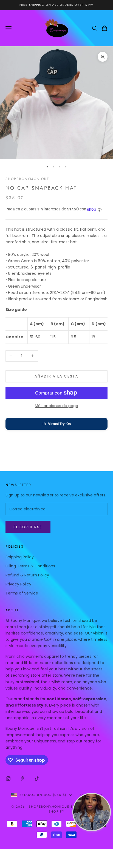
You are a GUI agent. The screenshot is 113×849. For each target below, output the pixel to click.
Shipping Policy (19, 557)
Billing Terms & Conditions (30, 566)
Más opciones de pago (56, 405)
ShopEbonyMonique (27, 178)
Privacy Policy (18, 584)
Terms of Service (21, 593)
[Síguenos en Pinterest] (22, 778)
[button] (56, 424)
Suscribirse (28, 527)
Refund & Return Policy (27, 575)
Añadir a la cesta (56, 376)
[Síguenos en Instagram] (8, 778)
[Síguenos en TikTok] (36, 778)
